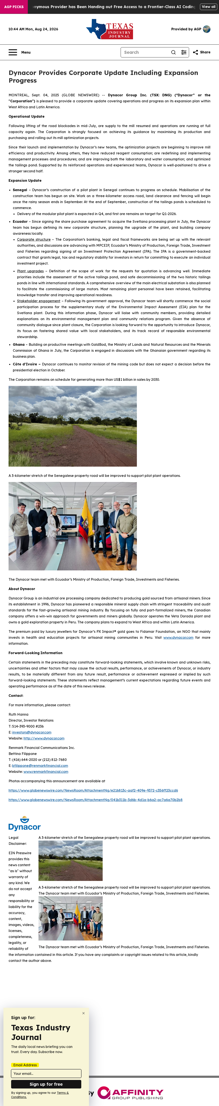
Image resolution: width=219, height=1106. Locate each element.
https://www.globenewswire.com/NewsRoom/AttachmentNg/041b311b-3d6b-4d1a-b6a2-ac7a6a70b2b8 (96, 800)
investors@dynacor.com (31, 732)
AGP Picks (14, 7)
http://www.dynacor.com (44, 738)
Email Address (25, 1065)
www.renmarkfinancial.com (46, 771)
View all (208, 6)
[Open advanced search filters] (184, 52)
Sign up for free (46, 1084)
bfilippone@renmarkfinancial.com (40, 765)
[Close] (83, 1013)
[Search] (173, 52)
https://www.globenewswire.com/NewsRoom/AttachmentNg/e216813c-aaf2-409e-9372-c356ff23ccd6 (93, 790)
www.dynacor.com (178, 637)
